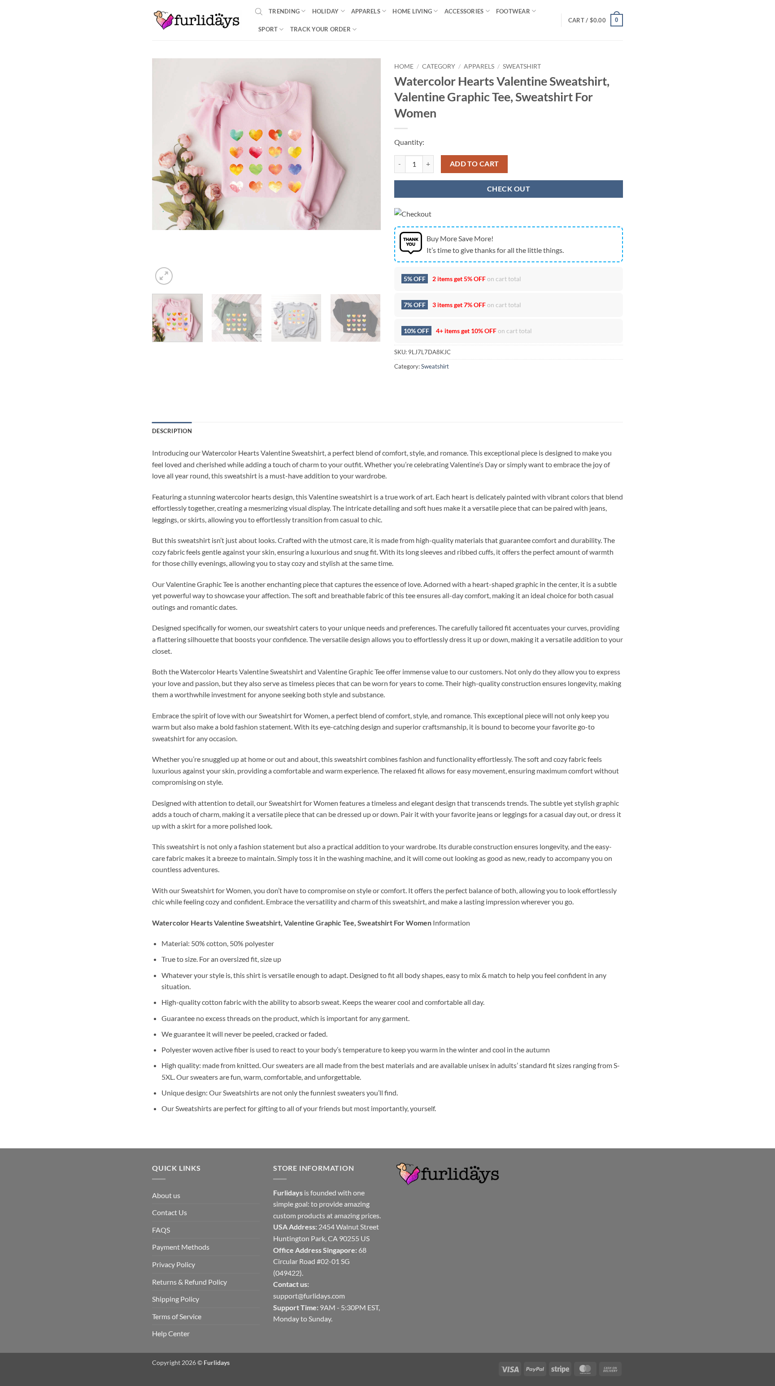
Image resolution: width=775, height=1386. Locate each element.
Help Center (171, 1333)
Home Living (412, 11)
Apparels (365, 11)
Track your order (320, 29)
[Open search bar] (258, 11)
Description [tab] (172, 430)
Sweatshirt (522, 66)
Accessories (464, 11)
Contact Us (169, 1212)
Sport (268, 29)
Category (438, 66)
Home (404, 66)
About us (166, 1195)
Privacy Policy (173, 1264)
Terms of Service (176, 1316)
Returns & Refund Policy (189, 1281)
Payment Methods (180, 1247)
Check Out (508, 189)
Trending (284, 11)
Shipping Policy (175, 1299)
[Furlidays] (197, 20)
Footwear (513, 11)
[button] (595, 20)
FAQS (161, 1229)
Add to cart (474, 164)
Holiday (325, 11)
